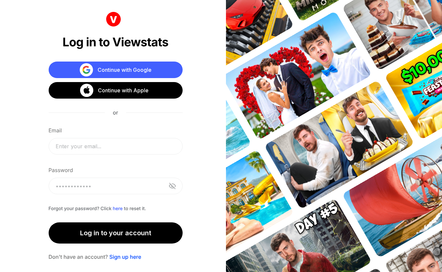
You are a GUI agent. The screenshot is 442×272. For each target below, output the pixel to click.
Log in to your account (115, 233)
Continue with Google (125, 70)
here (118, 208)
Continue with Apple (123, 90)
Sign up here (125, 256)
